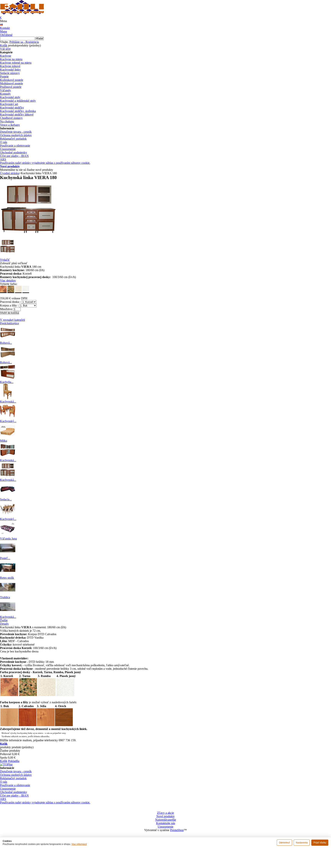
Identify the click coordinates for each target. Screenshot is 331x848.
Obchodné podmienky (13, 152)
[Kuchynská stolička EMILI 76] (7, 398)
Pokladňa (13, 761)
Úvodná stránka (9, 173)
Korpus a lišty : (9, 305)
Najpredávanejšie (165, 819)
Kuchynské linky (10, 69)
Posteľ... (5, 558)
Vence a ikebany (10, 124)
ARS (3, 159)
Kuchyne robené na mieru (15, 62)
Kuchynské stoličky (12, 107)
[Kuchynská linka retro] (7, 613)
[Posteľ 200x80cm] (7, 554)
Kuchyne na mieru (11, 59)
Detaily (4, 623)
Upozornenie (8, 149)
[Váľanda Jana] (7, 535)
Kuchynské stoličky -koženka (18, 111)
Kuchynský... (8, 421)
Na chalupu (7, 121)
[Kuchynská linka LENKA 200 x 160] (7, 456)
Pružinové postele (10, 86)
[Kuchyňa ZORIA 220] (7, 378)
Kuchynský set (9, 104)
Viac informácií (79, 844)
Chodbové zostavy (11, 118)
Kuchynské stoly (10, 97)
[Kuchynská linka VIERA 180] (7, 476)
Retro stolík (7, 577)
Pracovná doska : (10, 301)
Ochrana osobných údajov (16, 135)
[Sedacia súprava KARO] (7, 496)
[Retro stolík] (7, 574)
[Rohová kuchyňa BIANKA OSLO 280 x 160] (7, 359)
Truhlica (5, 597)
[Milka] (7, 437)
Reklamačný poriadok (13, 138)
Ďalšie (4, 620)
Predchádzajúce (9, 323)
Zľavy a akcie (165, 812)
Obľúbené (6, 34)
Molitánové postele (11, 83)
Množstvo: (6, 309)
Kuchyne (5, 55)
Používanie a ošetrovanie (15, 145)
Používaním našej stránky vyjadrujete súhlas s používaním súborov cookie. (45, 162)
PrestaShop (177, 830)
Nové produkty (10, 166)
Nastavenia (302, 842)
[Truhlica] (7, 593)
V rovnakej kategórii (12, 319)
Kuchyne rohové (10, 66)
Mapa (3, 31)
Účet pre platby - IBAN (14, 156)
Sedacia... (6, 499)
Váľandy (5, 90)
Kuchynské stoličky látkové (17, 114)
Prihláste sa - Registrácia (24, 42)
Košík (3, 45)
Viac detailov (8, 280)
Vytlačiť (5, 259)
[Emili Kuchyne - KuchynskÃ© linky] (22, 12)
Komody (5, 93)
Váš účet (5, 48)
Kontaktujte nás (165, 823)
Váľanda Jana (8, 538)
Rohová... (6, 342)
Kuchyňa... (6, 382)
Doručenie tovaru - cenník (16, 131)
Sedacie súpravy (10, 73)
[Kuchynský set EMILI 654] (7, 515)
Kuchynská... (8, 401)
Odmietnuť (284, 842)
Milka (3, 440)
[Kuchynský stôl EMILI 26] (7, 417)
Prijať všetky (319, 842)
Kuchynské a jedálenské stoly (18, 100)
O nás (3, 142)
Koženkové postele (11, 80)
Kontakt (5, 28)
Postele (4, 76)
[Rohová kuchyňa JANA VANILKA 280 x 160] (7, 339)
